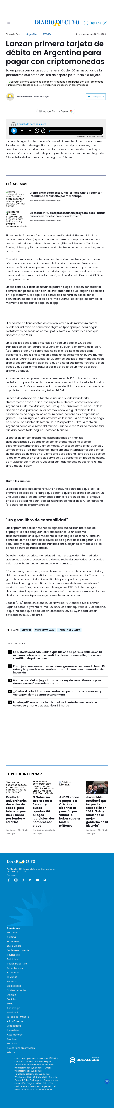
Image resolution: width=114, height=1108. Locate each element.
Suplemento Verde (18, 950)
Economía (13, 941)
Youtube (37, 880)
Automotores (15, 1034)
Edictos (11, 1052)
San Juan (12, 932)
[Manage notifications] (107, 1081)
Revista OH (13, 954)
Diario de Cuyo (13, 34)
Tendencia (13, 1012)
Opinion (11, 994)
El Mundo (12, 977)
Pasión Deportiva (17, 963)
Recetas (12, 981)
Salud (10, 1003)
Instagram (16, 880)
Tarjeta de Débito (69, 629)
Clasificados (14, 1026)
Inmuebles (13, 1030)
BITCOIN (26, 629)
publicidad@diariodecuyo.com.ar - (34, 1073)
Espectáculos (15, 968)
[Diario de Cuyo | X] (99, 23)
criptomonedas (44, 629)
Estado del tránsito (18, 1017)
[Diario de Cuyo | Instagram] (92, 23)
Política (11, 937)
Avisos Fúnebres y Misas (21, 1048)
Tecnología (13, 1008)
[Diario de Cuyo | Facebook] (86, 23)
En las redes (14, 986)
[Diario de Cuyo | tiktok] (105, 23)
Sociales (11, 999)
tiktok (23, 880)
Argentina (31, 34)
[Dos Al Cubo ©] (84, 1062)
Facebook (9, 880)
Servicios (12, 1043)
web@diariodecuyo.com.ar (28, 1067)
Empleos (12, 1039)
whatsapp (44, 880)
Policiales (12, 959)
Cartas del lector (17, 990)
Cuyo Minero (14, 946)
